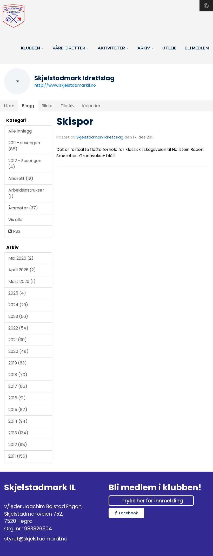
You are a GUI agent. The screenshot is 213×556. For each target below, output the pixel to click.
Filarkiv (68, 106)
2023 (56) (18, 316)
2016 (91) (17, 398)
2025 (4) (17, 293)
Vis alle (15, 220)
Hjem (9, 106)
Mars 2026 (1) (22, 281)
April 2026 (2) (22, 270)
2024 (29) (18, 305)
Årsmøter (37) (23, 208)
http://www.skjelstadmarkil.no (65, 85)
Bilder (47, 106)
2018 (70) (17, 375)
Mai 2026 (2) (21, 258)
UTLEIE (169, 48)
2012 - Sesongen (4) (24, 164)
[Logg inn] (206, 5)
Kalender (91, 106)
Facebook (128, 513)
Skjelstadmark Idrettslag (99, 137)
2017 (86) (17, 386)
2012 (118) (17, 445)
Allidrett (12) (20, 178)
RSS (16, 231)
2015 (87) (17, 410)
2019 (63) (17, 363)
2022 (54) (18, 328)
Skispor (75, 121)
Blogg (28, 106)
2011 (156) (17, 456)
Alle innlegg (20, 131)
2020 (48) (18, 351)
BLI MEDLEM (197, 48)
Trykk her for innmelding (152, 500)
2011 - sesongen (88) (24, 146)
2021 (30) (17, 340)
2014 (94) (18, 421)
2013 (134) (18, 433)
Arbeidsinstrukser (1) (26, 193)
